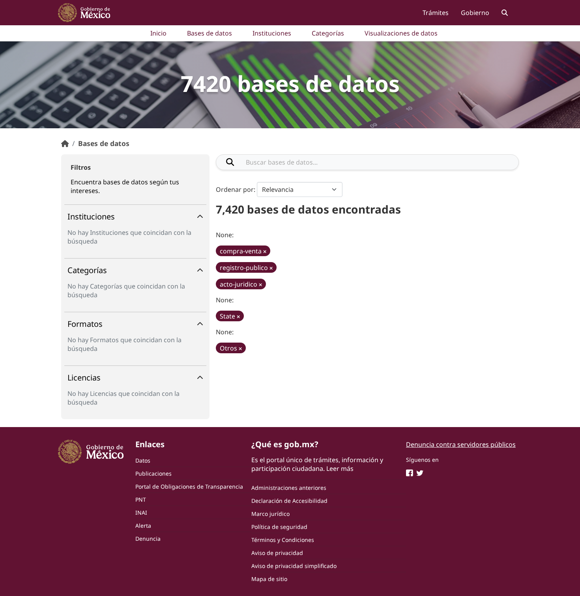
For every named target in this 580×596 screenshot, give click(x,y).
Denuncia (148, 538)
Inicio (158, 33)
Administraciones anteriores (288, 487)
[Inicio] (65, 143)
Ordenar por (235, 189)
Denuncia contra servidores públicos (461, 444)
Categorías (328, 33)
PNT (140, 499)
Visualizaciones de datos (401, 33)
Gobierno (475, 12)
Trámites (436, 12)
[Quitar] (264, 252)
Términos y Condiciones (282, 540)
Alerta (143, 525)
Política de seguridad (279, 526)
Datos (142, 460)
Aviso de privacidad (277, 553)
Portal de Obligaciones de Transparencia (189, 486)
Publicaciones (153, 473)
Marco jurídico (270, 513)
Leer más (340, 468)
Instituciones (272, 33)
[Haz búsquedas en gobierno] (504, 12)
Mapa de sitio (269, 579)
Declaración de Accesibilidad (289, 500)
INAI (141, 512)
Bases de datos (209, 33)
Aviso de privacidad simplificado (294, 566)
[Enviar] (230, 162)
